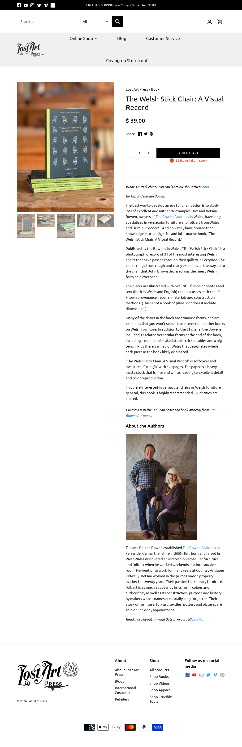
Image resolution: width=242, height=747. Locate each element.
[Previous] (24, 147)
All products (159, 669)
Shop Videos (160, 683)
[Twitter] (39, 5)
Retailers (122, 699)
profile (197, 619)
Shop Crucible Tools (161, 699)
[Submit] (117, 21)
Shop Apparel (160, 690)
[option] (65, 147)
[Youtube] (26, 5)
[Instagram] (32, 5)
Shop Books (159, 676)
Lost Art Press (137, 89)
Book (155, 89)
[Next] (107, 147)
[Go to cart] (220, 21)
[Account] (209, 21)
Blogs (119, 681)
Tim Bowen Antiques (199, 547)
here (205, 187)
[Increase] (148, 153)
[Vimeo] (46, 5)
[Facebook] (19, 5)
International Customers (125, 690)
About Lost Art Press (127, 672)
